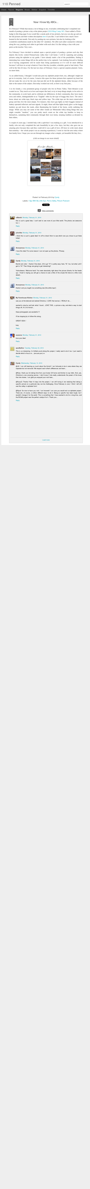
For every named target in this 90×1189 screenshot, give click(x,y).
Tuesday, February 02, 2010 (34, 348)
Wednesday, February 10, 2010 (31, 363)
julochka (19, 232)
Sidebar (34, 9)
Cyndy (57, 197)
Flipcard (11, 9)
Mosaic (27, 9)
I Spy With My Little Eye (37, 201)
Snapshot (42, 9)
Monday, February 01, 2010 (32, 217)
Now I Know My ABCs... (46, 22)
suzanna (19, 335)
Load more (46, 440)
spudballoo (20, 348)
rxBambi (19, 217)
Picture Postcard (63, 201)
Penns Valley (51, 201)
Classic (3, 9)
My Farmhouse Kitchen (24, 298)
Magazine (19, 9)
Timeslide (51, 9)
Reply (18, 226)
